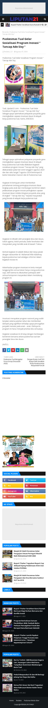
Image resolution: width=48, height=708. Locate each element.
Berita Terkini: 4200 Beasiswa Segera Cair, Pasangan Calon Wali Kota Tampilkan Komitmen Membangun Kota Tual (29, 663)
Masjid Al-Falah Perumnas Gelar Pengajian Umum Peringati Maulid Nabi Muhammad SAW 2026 (28, 553)
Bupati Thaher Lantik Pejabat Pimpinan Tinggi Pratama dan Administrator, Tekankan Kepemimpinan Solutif (26, 639)
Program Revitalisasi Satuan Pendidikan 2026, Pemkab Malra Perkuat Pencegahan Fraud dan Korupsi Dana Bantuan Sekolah (27, 624)
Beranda (5, 32)
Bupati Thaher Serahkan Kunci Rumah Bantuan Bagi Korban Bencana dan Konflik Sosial (29, 611)
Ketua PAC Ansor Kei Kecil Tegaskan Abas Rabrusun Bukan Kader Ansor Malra (28, 687)
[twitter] (35, 480)
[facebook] (12, 480)
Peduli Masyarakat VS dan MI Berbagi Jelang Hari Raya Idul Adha (29, 675)
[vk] (35, 491)
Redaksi (19, 700)
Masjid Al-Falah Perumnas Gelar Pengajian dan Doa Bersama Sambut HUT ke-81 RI (29, 577)
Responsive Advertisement (24, 8)
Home (11, 700)
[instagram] (12, 491)
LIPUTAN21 (30, 704)
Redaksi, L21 (8, 52)
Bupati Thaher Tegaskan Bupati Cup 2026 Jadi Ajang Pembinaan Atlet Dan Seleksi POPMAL (29, 565)
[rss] (12, 485)
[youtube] (12, 496)
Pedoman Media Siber (31, 700)
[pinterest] (35, 485)
